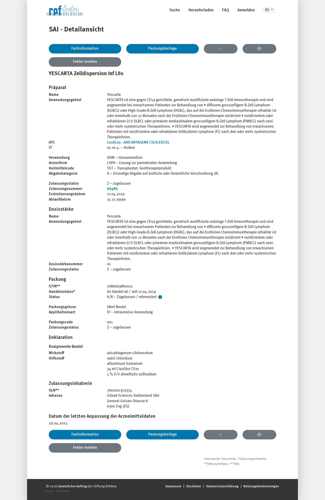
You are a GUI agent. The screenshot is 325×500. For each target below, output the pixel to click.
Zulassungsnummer (65, 189)
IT (50, 148)
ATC (52, 143)
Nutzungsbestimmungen (261, 486)
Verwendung (59, 158)
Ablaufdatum (60, 200)
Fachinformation (85, 49)
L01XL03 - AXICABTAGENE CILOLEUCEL (138, 143)
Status (54, 297)
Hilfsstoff (56, 359)
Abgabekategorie (63, 174)
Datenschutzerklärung (222, 486)
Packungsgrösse (62, 307)
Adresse (55, 396)
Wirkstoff (56, 353)
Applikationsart (62, 312)
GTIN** (54, 286)
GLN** (54, 391)
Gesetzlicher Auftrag (72, 486)
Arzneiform (58, 163)
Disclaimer (193, 486)
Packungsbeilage (162, 49)
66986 (112, 189)
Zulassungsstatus (64, 184)
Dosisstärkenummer (66, 264)
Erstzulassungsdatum (67, 194)
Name (54, 95)
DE (267, 10)
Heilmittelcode (61, 168)
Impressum (173, 486)
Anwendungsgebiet (65, 100)
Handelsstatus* (62, 292)
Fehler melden (85, 62)
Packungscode (61, 322)
